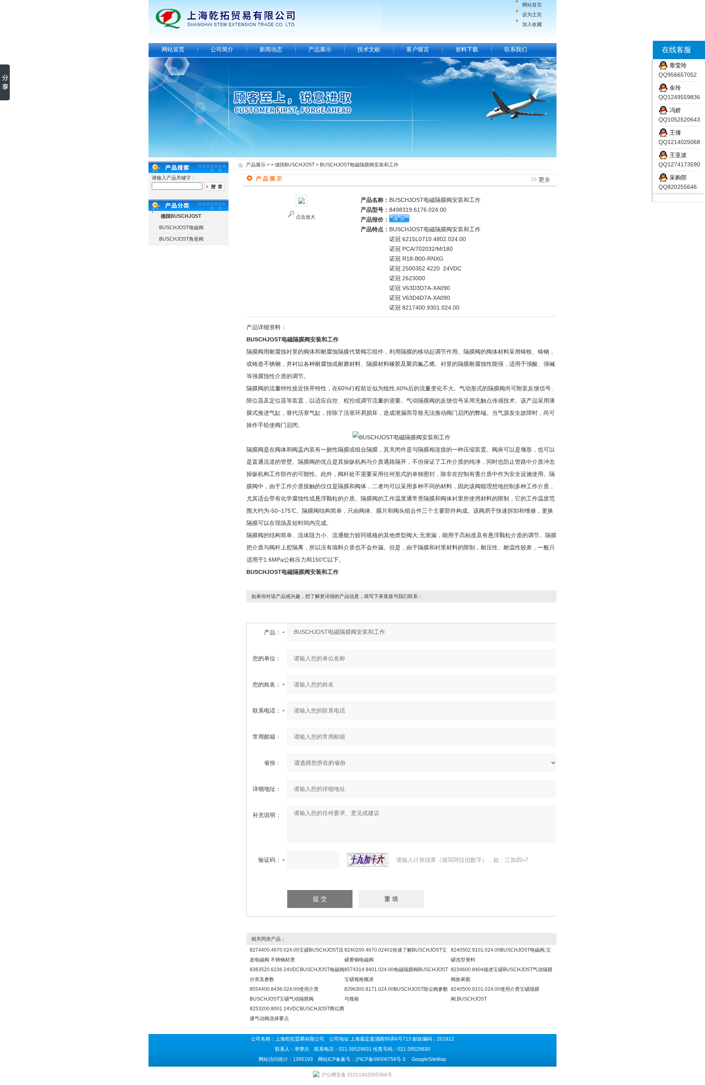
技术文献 (368, 49)
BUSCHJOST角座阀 (181, 239)
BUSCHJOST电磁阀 (181, 227)
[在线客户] (642, 50)
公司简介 (222, 49)
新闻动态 (270, 49)
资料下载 (466, 49)
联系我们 (515, 49)
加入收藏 (532, 24)
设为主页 (532, 15)
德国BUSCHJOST (295, 165)
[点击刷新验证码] (367, 860)
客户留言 (417, 49)
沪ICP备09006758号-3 (380, 1059)
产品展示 (319, 49)
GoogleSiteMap (429, 1059)
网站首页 (532, 5)
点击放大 (305, 217)
